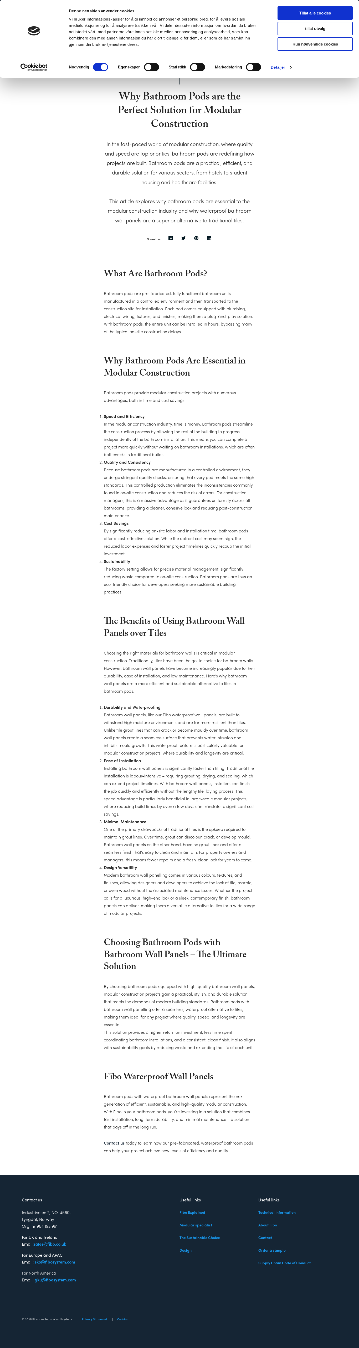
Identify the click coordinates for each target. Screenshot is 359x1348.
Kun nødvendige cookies (315, 44)
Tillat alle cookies (315, 13)
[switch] (151, 67)
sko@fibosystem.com (55, 1262)
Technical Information (277, 1212)
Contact (265, 1237)
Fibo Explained (192, 1212)
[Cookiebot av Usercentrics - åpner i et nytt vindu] (34, 67)
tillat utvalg (315, 28)
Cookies (122, 1319)
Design (186, 1250)
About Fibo (267, 1224)
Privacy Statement (94, 1319)
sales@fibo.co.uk (50, 1244)
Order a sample (272, 1250)
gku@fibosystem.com (55, 1280)
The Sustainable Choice (200, 1237)
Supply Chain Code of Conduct (284, 1262)
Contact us (114, 1143)
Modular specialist (196, 1224)
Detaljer (278, 67)
